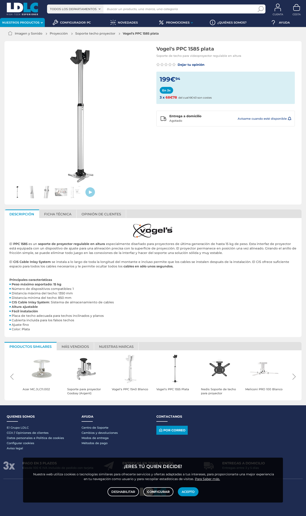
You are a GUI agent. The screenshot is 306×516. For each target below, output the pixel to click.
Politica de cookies (50, 438)
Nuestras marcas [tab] (116, 346)
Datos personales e (21, 438)
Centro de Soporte (95, 427)
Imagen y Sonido (28, 33)
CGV (10, 432)
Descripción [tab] (21, 214)
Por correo (174, 430)
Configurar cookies (20, 443)
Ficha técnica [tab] (57, 214)
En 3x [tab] (166, 90)
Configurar (158, 492)
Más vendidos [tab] (75, 346)
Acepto (188, 492)
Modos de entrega (95, 438)
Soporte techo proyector (95, 33)
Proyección (59, 33)
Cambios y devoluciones (100, 432)
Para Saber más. (207, 479)
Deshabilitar (123, 492)
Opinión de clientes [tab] (101, 214)
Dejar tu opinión (191, 65)
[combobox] (75, 8)
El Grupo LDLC (18, 427)
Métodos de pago (95, 443)
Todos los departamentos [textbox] (73, 9)
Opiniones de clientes (32, 432)
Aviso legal (15, 448)
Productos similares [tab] (30, 346)
